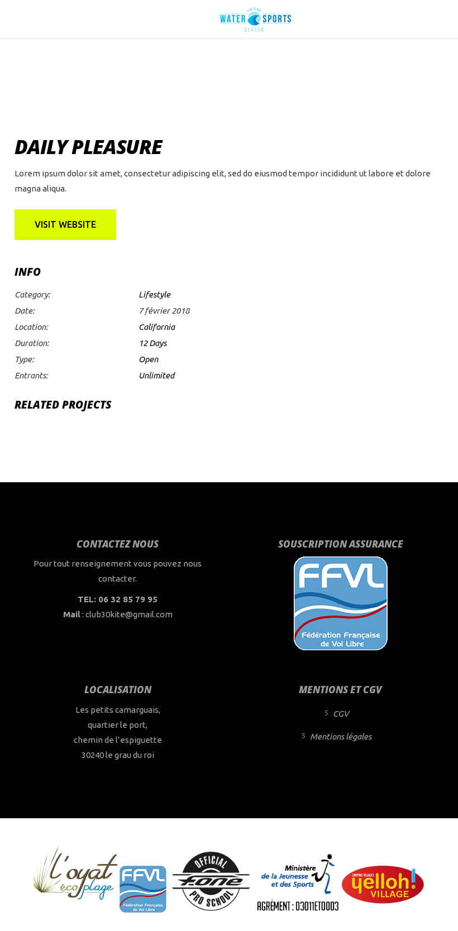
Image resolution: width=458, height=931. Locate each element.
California (157, 327)
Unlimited (156, 375)
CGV (341, 713)
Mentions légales (340, 736)
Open (148, 359)
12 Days (152, 343)
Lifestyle (154, 294)
